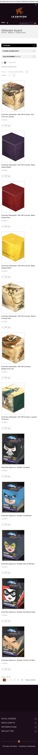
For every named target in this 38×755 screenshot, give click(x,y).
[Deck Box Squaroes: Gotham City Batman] (13, 512)
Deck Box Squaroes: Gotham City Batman (16, 516)
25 (22, 680)
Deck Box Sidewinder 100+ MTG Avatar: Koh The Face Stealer (17, 116)
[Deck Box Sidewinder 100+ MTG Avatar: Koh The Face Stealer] (13, 111)
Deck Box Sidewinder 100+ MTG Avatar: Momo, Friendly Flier (18, 317)
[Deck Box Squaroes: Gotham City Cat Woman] (13, 560)
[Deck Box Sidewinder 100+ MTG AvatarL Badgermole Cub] (13, 363)
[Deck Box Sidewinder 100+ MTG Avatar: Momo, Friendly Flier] (13, 312)
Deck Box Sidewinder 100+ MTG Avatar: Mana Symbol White (18, 267)
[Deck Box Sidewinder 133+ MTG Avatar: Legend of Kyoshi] (13, 413)
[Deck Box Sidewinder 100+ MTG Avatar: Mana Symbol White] (13, 262)
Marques (11, 32)
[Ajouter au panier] (2, 125)
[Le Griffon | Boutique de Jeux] (19, 18)
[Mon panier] (33, 4)
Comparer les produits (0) (8, 66)
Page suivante (30, 680)
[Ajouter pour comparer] (9, 125)
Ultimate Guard (20, 32)
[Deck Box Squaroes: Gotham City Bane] (13, 464)
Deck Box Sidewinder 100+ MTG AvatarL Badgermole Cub (16, 368)
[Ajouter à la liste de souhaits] (6, 125)
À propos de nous (10, 746)
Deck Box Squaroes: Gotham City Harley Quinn (18, 612)
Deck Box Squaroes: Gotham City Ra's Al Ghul (18, 660)
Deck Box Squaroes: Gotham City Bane (15, 467)
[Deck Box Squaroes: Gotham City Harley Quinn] (13, 608)
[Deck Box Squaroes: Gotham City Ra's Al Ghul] (13, 656)
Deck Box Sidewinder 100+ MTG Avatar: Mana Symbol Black (18, 166)
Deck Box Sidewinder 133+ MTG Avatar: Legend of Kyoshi (19, 418)
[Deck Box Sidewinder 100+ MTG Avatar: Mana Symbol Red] (13, 212)
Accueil (3, 32)
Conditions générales (27, 746)
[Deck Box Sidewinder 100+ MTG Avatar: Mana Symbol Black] (13, 161)
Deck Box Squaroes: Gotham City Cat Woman (17, 564)
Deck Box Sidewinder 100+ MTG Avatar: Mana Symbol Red (18, 216)
